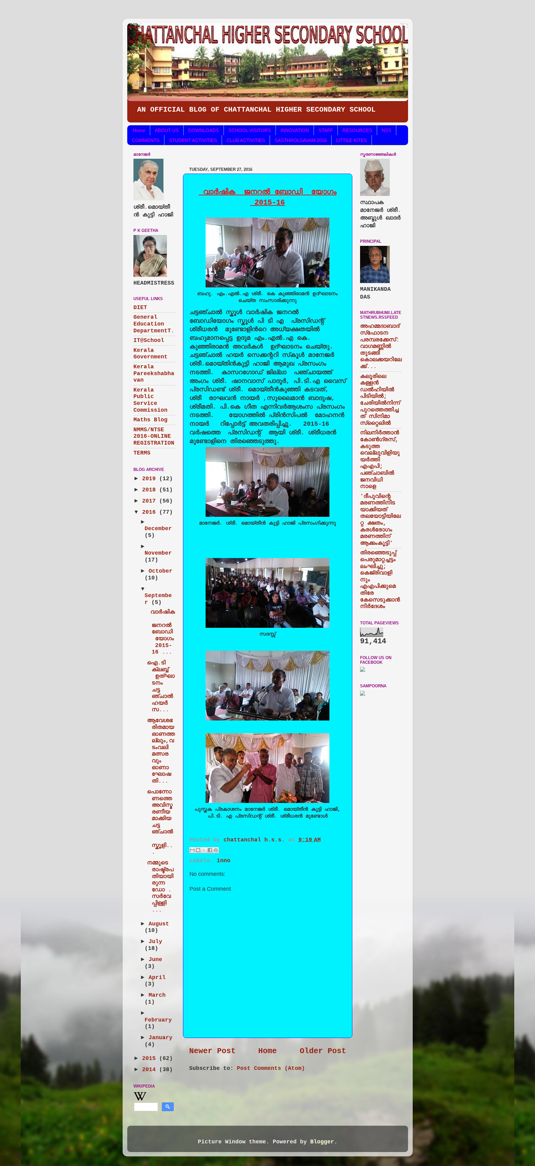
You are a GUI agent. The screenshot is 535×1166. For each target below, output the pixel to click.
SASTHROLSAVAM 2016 (301, 140)
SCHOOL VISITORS (249, 130)
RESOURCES (357, 130)
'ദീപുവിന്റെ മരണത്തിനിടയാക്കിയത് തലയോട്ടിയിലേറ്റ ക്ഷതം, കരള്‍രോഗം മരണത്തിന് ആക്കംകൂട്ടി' (380, 519)
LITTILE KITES (351, 140)
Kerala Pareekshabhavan (153, 373)
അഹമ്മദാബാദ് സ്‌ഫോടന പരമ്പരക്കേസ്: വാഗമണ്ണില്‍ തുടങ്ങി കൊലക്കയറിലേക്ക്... (381, 346)
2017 (150, 501)
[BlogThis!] (198, 850)
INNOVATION (295, 130)
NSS (386, 130)
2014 (150, 1069)
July (155, 941)
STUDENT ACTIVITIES (193, 140)
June (155, 959)
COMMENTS (145, 140)
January (160, 1038)
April (157, 977)
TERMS (141, 453)
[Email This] (192, 850)
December (158, 528)
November (158, 553)
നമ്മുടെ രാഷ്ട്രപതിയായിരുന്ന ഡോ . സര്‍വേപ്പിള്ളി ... (160, 886)
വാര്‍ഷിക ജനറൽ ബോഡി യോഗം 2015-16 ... (161, 632)
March (157, 995)
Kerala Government (150, 353)
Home (139, 130)
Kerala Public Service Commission (150, 400)
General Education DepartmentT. (153, 324)
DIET (140, 307)
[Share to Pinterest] (216, 850)
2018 (150, 490)
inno (223, 861)
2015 (150, 1058)
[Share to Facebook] (210, 850)
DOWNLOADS (203, 130)
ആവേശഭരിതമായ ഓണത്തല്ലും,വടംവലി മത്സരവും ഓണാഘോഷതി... (161, 750)
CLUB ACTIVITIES (246, 140)
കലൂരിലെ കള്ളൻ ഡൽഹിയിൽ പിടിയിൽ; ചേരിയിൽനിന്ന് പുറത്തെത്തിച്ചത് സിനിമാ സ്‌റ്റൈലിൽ (380, 399)
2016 (150, 512)
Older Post (323, 1051)
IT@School (148, 340)
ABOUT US (167, 130)
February (158, 1020)
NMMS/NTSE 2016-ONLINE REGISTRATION (153, 436)
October (160, 571)
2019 (150, 479)
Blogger (322, 1142)
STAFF (326, 130)
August (159, 924)
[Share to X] (204, 850)
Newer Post (212, 1051)
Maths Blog (150, 420)
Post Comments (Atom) (271, 1068)
